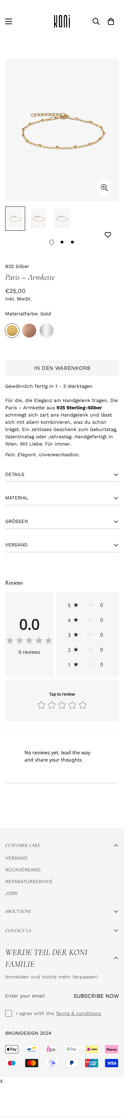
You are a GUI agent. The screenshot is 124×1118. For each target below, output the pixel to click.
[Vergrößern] (104, 187)
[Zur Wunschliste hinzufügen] (107, 235)
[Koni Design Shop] (62, 21)
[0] (111, 21)
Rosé (29, 330)
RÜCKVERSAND (23, 869)
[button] (87, 605)
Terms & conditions (78, 1013)
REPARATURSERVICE (29, 881)
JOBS (11, 893)
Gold (12, 330)
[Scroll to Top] (111, 1081)
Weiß (46, 330)
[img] (29, 641)
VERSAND (16, 858)
